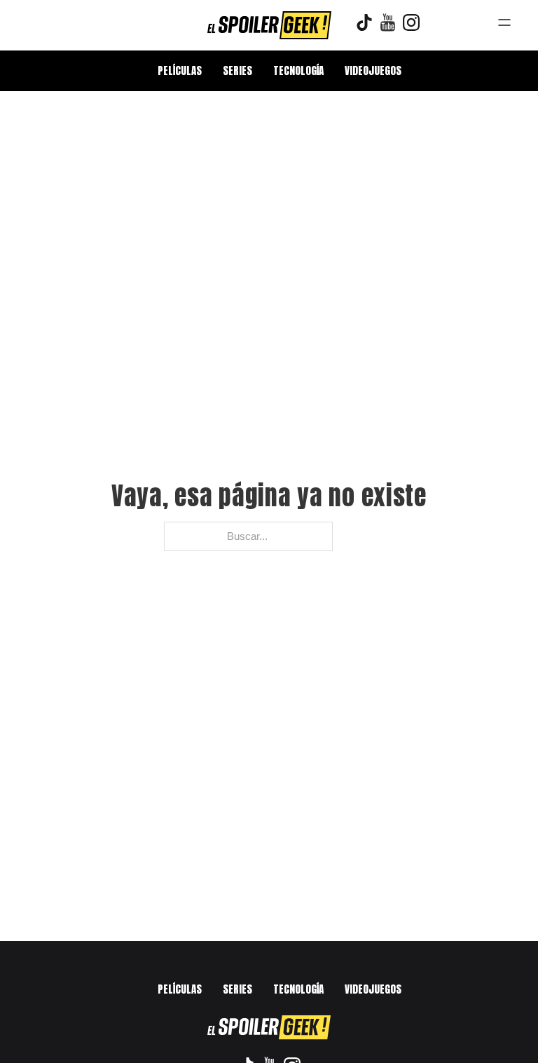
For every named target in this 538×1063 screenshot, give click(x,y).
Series (237, 70)
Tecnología (298, 70)
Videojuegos (373, 70)
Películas (180, 70)
